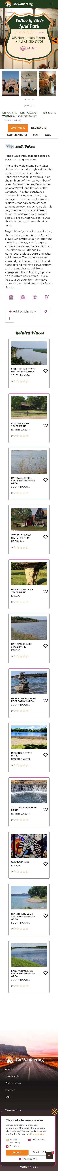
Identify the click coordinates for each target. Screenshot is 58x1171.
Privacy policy (37, 1134)
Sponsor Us (12, 1076)
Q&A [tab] (48, 134)
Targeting (14, 1146)
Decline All (39, 1152)
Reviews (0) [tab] (39, 127)
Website (32, 48)
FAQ (7, 1097)
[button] (49, 1155)
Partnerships (13, 1083)
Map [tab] (36, 134)
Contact (10, 1090)
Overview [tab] (18, 127)
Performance (38, 1139)
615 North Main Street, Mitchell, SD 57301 (29, 39)
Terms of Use (13, 1110)
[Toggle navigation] (49, 4)
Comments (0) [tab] (17, 134)
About (9, 1069)
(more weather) (12, 120)
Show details (29, 1159)
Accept (16, 1152)
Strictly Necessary (15, 1141)
